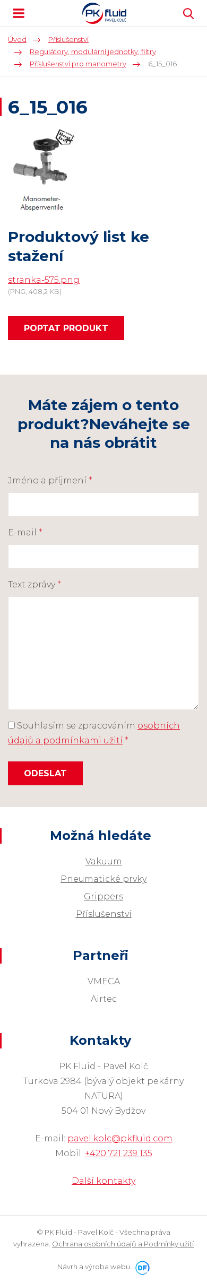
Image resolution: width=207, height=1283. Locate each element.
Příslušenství (104, 914)
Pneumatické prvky (103, 879)
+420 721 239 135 (118, 1153)
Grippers (103, 896)
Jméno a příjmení (50, 480)
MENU (18, 13)
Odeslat (45, 773)
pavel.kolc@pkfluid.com (119, 1138)
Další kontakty (103, 1181)
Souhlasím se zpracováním (94, 733)
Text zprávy (34, 584)
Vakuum (103, 861)
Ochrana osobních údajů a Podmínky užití (123, 1243)
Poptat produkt (66, 328)
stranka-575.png (44, 280)
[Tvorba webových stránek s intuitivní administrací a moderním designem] (141, 1266)
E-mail (25, 532)
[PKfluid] (104, 13)
